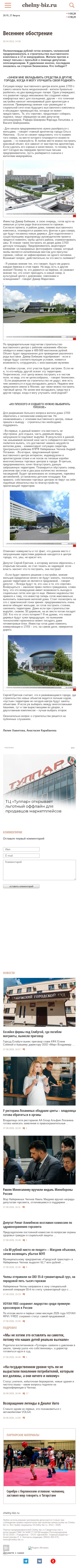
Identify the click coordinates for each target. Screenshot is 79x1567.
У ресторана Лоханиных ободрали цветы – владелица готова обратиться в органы (39, 1112)
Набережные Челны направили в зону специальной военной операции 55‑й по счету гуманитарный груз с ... (37, 1288)
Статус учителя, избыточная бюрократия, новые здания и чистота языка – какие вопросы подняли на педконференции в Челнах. (38, 1384)
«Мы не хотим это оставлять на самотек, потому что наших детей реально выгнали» (36, 1337)
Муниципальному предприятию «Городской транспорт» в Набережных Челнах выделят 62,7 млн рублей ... (38, 1261)
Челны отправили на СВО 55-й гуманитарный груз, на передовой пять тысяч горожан (39, 1278)
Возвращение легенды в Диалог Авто (31, 1403)
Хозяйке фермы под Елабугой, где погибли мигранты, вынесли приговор (32, 1034)
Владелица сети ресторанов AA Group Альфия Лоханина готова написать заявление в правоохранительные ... (38, 1122)
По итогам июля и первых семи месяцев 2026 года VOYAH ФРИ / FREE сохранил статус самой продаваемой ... (39, 1315)
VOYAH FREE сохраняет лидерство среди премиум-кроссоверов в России (37, 1305)
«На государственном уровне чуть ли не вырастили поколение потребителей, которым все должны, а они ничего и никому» (38, 1371)
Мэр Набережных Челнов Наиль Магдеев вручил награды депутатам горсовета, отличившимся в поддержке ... (38, 1201)
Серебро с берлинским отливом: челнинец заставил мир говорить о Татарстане (35, 1493)
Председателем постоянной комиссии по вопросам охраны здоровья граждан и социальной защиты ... (39, 1234)
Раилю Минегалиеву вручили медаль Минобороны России (38, 1191)
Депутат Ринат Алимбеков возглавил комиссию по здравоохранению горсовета (37, 1224)
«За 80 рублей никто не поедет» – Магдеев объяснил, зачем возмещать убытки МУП (39, 1251)
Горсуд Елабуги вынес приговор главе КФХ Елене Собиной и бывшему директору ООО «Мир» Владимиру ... (39, 1043)
